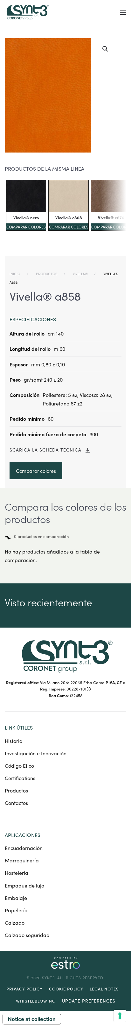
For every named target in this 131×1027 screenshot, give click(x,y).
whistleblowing (36, 1001)
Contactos (16, 802)
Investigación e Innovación (35, 753)
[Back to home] (27, 12)
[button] (123, 12)
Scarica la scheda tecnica (45, 450)
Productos (16, 790)
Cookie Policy (66, 989)
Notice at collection (32, 1019)
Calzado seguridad (27, 935)
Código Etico (19, 765)
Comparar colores (26, 226)
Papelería (16, 910)
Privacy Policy (24, 989)
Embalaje (16, 897)
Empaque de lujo (24, 885)
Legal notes (104, 989)
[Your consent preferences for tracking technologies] (120, 1016)
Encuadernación (24, 848)
